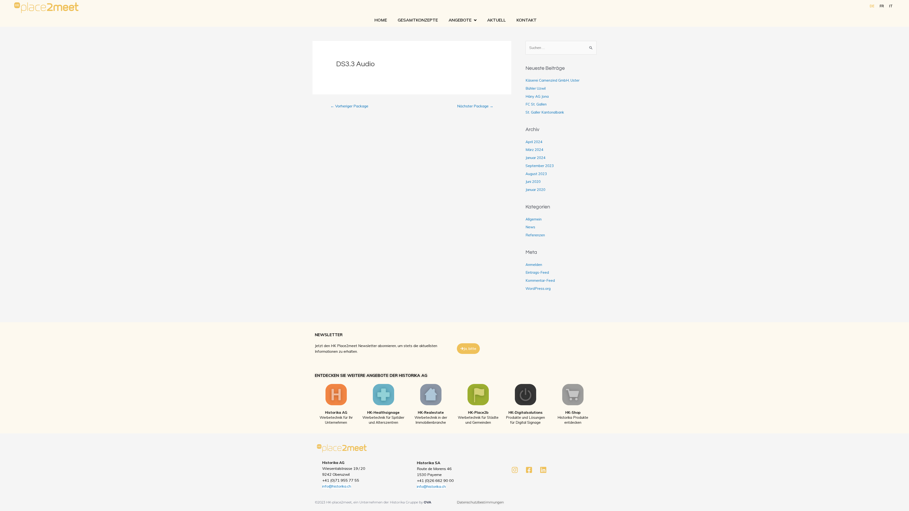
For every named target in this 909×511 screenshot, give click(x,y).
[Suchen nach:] (561, 47)
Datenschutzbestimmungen (480, 502)
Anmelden (534, 264)
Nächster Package (475, 106)
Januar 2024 (535, 157)
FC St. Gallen (536, 104)
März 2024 (534, 149)
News (530, 227)
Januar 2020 (535, 189)
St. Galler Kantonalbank (545, 112)
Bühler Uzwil (536, 88)
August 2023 (536, 174)
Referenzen (535, 235)
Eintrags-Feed (537, 272)
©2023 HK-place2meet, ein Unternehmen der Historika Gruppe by (369, 502)
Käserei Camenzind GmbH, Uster (552, 80)
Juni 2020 (533, 181)
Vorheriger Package (349, 106)
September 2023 (540, 165)
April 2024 (534, 142)
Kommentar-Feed (540, 280)
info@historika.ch (336, 486)
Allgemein (534, 219)
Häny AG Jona (537, 96)
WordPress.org (538, 288)
